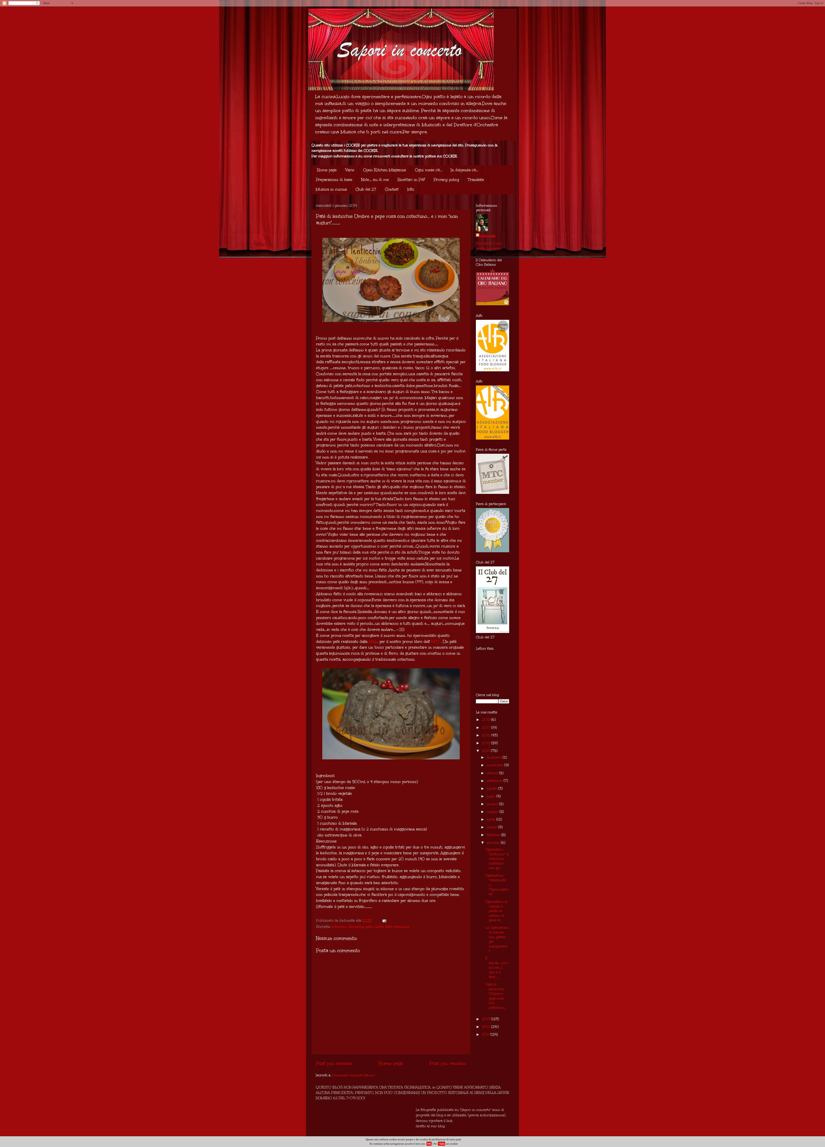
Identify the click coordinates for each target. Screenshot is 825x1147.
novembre (495, 765)
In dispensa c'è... (464, 170)
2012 (486, 1026)
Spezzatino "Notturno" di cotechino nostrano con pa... (497, 858)
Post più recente (334, 1063)
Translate (476, 179)
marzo (492, 827)
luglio (492, 796)
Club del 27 (366, 189)
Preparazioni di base (334, 179)
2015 (486, 743)
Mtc (410, 189)
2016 (486, 735)
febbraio (494, 835)
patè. (369, 926)
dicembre (495, 757)
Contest (392, 189)
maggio (493, 811)
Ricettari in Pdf (411, 179)
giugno (493, 804)
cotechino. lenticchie (348, 926)
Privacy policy (446, 179)
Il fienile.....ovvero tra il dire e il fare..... (497, 967)
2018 (486, 719)
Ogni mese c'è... (428, 170)
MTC (435, 641)
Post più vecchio (447, 1063)
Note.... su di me (375, 179)
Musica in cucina (331, 189)
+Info (441, 1143)
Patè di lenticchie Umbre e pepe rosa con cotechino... (496, 996)
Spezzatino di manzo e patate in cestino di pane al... (496, 910)
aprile (491, 819)
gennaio (494, 842)
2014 (486, 750)
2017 (486, 727)
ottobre (493, 773)
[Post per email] (383, 920)
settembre (495, 780)
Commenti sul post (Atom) (353, 1075)
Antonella (488, 236)
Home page (327, 170)
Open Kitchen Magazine (384, 170)
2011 (486, 1034)
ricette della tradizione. (392, 926)
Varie (349, 170)
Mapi (373, 641)
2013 (486, 1019)
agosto (492, 788)
